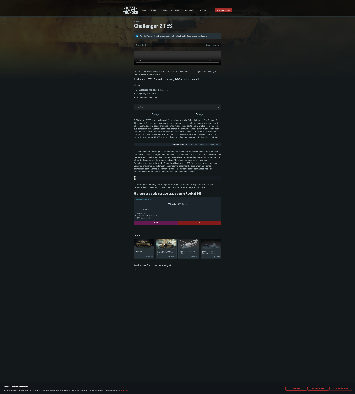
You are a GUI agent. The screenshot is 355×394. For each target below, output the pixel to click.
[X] (135, 270)
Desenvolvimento (212, 45)
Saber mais (124, 390)
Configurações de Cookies (341, 388)
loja (200, 223)
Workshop (175, 10)
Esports (203, 10)
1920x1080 (194, 145)
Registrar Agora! (223, 10)
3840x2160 (214, 145)
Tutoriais (164, 10)
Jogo (144, 10)
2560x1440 (204, 145)
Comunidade (189, 10)
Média (153, 10)
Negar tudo (296, 388)
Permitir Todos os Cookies (318, 388)
